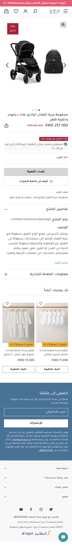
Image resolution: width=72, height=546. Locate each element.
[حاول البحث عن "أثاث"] (35, 11)
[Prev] (65, 65)
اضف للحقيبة (52, 369)
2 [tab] (36, 110)
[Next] (7, 65)
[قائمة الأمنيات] (41, 303)
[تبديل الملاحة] (65, 11)
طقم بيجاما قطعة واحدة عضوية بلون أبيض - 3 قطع (19, 352)
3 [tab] (33, 110)
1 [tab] (39, 110)
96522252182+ (46, 450)
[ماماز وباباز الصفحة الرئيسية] (54, 11)
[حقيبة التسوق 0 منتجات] (6, 11)
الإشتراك (36, 423)
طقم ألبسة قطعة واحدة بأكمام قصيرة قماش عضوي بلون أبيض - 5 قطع (53, 353)
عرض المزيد (61, 262)
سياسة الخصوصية (21, 439)
